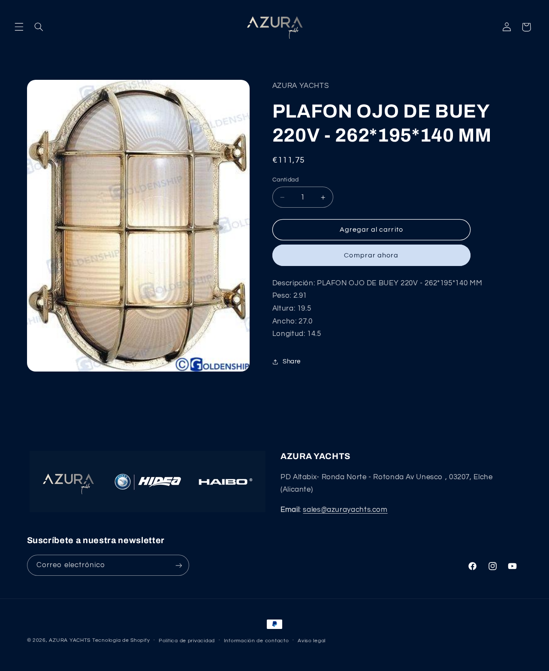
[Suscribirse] (178, 565)
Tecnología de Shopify (121, 640)
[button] (19, 27)
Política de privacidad (187, 640)
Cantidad (285, 180)
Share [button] (292, 362)
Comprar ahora (371, 255)
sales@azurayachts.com (345, 510)
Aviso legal (312, 640)
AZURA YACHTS (69, 640)
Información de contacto (256, 640)
